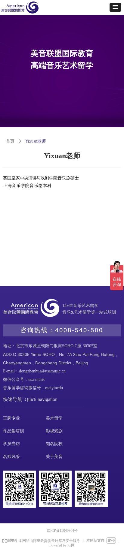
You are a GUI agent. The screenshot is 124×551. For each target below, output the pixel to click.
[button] (115, 7)
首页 (10, 141)
